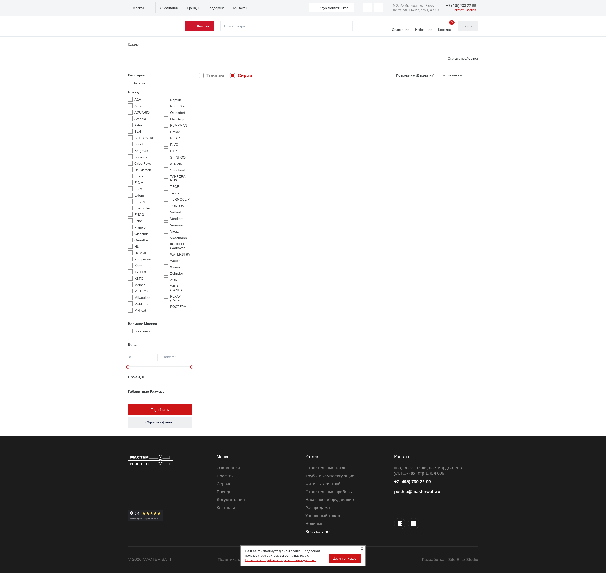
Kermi (138, 266)
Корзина (445, 26)
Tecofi (174, 193)
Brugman (141, 151)
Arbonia (140, 119)
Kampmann (143, 259)
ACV (137, 99)
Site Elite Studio (463, 559)
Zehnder (176, 273)
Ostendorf (177, 113)
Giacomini (141, 234)
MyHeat (140, 310)
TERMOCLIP (180, 199)
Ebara (138, 176)
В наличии (142, 331)
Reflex (175, 132)
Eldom (139, 195)
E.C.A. (139, 183)
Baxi (137, 131)
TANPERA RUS (177, 178)
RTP (173, 151)
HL (136, 246)
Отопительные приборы (329, 491)
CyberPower (143, 163)
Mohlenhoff (142, 304)
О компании (169, 8)
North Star (178, 106)
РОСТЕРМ (178, 307)
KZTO (138, 278)
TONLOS (177, 206)
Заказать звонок (464, 10)
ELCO (138, 189)
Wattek (175, 261)
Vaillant (175, 212)
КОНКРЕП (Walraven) (178, 246)
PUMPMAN (178, 125)
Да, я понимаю (344, 558)
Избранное (423, 29)
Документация (231, 499)
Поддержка (216, 8)
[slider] (127, 367)
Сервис (224, 483)
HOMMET (141, 253)
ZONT (174, 280)
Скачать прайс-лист (463, 58)
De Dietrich (142, 170)
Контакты (240, 8)
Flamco (140, 227)
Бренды (193, 8)
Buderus (140, 157)
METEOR (141, 291)
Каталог (203, 26)
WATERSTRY (180, 254)
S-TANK (176, 164)
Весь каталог (318, 531)
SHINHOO (178, 157)
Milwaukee (142, 298)
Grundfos (141, 240)
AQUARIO (142, 112)
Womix (175, 267)
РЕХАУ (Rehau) (176, 298)
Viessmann (178, 238)
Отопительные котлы (326, 468)
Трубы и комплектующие (329, 476)
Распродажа (317, 507)
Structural (177, 170)
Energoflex (142, 208)
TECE (174, 187)
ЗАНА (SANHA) (177, 288)
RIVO (174, 144)
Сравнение (400, 29)
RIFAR (175, 138)
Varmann (177, 225)
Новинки (313, 523)
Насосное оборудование (329, 499)
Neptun (175, 100)
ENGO (139, 214)
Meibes (139, 285)
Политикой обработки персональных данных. (280, 560)
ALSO (138, 106)
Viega (174, 231)
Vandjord (176, 218)
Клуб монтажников (334, 8)
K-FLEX (140, 272)
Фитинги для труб (322, 483)
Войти (468, 26)
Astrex (139, 125)
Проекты (225, 476)
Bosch (139, 144)
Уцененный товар (322, 515)
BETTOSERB (144, 138)
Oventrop (177, 119)
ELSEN (139, 202)
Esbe (138, 221)
